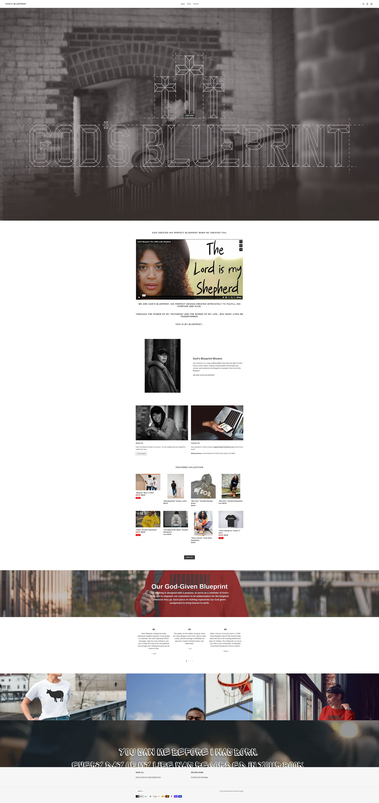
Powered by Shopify (238, 791)
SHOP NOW (189, 115)
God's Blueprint (15, 4)
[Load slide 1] (187, 661)
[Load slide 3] (190, 661)
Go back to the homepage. (199, 777)
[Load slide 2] (189, 661)
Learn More (141, 453)
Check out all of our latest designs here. (148, 777)
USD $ (140, 791)
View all (189, 557)
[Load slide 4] (192, 661)
